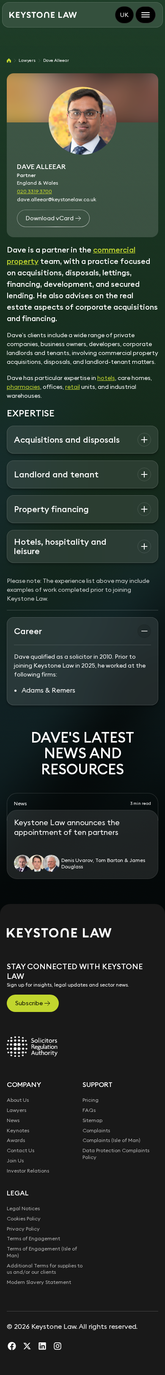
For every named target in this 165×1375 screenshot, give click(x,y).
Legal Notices (23, 1208)
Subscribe (29, 1003)
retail (72, 387)
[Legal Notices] (32, 1046)
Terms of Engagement (33, 1238)
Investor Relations (28, 1170)
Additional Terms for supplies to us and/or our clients (44, 1268)
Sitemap (92, 1120)
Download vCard (49, 218)
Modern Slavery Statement (39, 1282)
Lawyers (27, 60)
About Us (18, 1100)
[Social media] (12, 1346)
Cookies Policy (24, 1218)
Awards (16, 1140)
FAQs (89, 1110)
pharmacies (23, 387)
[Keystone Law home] (43, 15)
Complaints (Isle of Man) (111, 1140)
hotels (106, 378)
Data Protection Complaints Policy (115, 1153)
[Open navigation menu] (145, 14)
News (13, 1120)
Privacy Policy (23, 1228)
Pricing (90, 1100)
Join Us (15, 1160)
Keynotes (18, 1130)
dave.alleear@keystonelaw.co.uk (56, 199)
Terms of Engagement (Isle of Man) (42, 1252)
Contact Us (20, 1150)
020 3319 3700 (34, 191)
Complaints (96, 1130)
